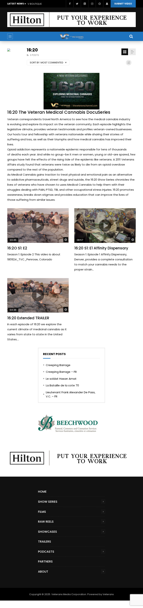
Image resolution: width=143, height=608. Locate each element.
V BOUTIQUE (35, 4)
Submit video (123, 3)
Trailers (44, 541)
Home (42, 491)
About (43, 571)
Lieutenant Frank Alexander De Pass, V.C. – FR (70, 394)
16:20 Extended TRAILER (28, 318)
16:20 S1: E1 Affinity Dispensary (101, 248)
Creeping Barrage (58, 365)
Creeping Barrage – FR (61, 372)
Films (42, 512)
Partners (45, 561)
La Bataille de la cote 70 (62, 385)
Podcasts (46, 551)
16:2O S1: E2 (17, 248)
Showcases (47, 532)
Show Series (47, 502)
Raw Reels (46, 521)
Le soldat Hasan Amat (61, 379)
